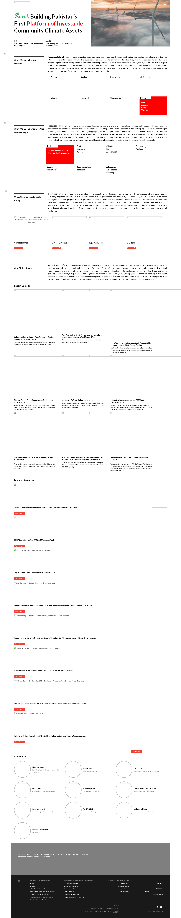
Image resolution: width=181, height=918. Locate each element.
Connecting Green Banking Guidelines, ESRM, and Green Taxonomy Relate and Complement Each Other (53, 605)
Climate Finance (124, 883)
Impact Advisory (124, 889)
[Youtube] (161, 907)
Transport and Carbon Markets (39, 894)
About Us (160, 883)
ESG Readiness (124, 891)
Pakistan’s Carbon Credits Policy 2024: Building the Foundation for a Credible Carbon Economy (50, 703)
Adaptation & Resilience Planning (74, 897)
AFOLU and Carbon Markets (38, 889)
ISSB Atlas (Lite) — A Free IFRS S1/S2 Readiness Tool (34, 540)
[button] (165, 4)
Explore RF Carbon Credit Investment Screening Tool (28, 45)
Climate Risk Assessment (71, 886)
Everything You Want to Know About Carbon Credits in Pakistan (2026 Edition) (44, 671)
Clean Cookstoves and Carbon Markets (41, 897)
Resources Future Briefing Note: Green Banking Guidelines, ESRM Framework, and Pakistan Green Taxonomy (55, 638)
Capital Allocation (69, 891)
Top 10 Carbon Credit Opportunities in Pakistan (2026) (34, 573)
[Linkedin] (157, 907)
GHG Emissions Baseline (71, 883)
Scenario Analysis (69, 889)
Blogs (161, 886)
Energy (32, 883)
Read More (18, 513)
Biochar (32, 886)
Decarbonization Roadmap (71, 894)
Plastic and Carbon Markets (38, 900)
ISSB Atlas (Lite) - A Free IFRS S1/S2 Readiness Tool (59, 45)
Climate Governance (123, 886)
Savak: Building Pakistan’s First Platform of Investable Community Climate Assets (45, 507)
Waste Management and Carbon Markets (42, 891)
